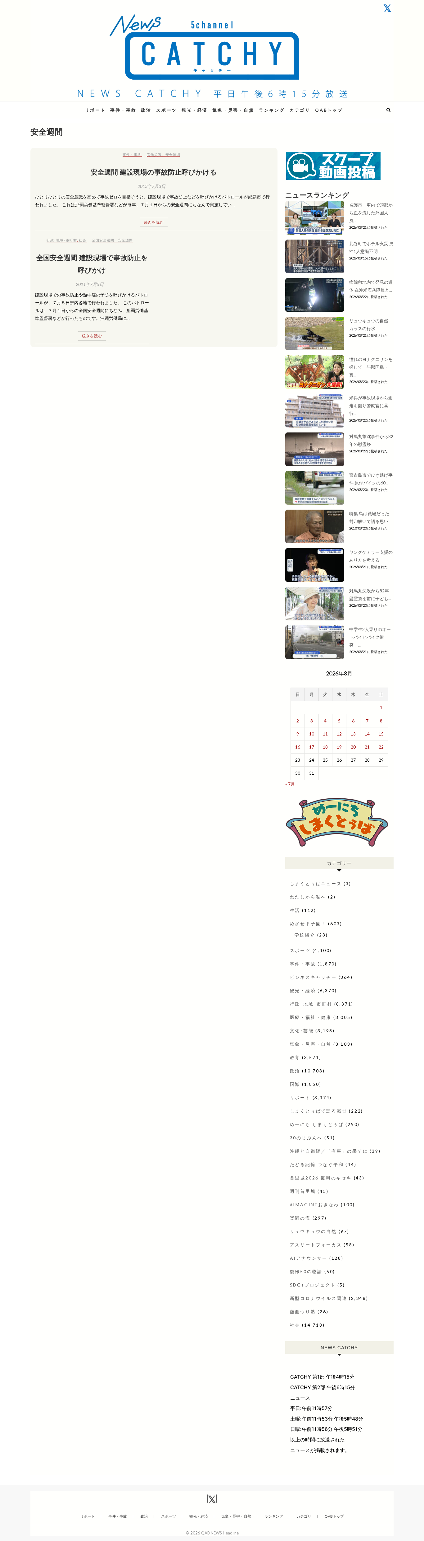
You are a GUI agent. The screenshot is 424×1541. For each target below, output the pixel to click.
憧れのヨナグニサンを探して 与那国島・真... (371, 367)
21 (367, 746)
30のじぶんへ (306, 1137)
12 (339, 733)
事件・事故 (123, 110)
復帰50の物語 (306, 1271)
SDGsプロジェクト (313, 1284)
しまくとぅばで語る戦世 (318, 1111)
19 (339, 746)
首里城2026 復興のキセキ (321, 1177)
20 (353, 746)
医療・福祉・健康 (311, 1017)
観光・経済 (195, 110)
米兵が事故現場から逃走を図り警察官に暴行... (371, 405)
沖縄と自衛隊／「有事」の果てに (329, 1151)
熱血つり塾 (303, 1311)
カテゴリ (300, 110)
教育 (295, 1057)
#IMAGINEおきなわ (314, 1204)
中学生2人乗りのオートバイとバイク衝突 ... (370, 637)
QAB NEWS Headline (63, 106)
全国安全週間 (103, 240)
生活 (295, 910)
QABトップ (329, 110)
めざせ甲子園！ (308, 923)
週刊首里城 (303, 1191)
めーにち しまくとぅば (317, 1124)
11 (325, 733)
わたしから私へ (308, 896)
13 (353, 733)
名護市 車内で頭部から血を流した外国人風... (371, 212)
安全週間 (172, 154)
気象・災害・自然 (233, 110)
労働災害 (154, 154)
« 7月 (290, 784)
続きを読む (154, 222)
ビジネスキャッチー (313, 977)
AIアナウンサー (308, 1258)
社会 (82, 240)
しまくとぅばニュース (316, 883)
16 (297, 746)
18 (325, 746)
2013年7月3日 (151, 186)
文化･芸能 (302, 1030)
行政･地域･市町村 (62, 240)
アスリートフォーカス (316, 1244)
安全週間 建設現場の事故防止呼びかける (154, 172)
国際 (295, 1084)
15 (381, 733)
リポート (95, 110)
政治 (146, 110)
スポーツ (166, 110)
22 (381, 746)
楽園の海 (300, 1218)
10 (311, 733)
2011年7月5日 (90, 284)
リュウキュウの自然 (313, 1231)
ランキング (272, 110)
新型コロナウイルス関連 (318, 1298)
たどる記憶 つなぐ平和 (317, 1164)
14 (367, 733)
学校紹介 (305, 934)
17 (311, 746)
